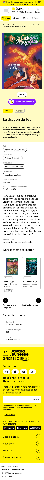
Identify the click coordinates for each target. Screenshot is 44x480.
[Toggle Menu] (6, 10)
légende (28, 242)
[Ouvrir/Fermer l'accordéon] (38, 436)
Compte (37, 12)
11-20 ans (35, 18)
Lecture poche (18, 25)
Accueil (5, 25)
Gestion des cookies (9, 466)
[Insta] (6, 371)
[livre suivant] (38, 300)
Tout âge (6, 18)
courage (21, 242)
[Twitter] (32, 371)
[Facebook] (15, 371)
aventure (6, 242)
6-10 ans (25, 18)
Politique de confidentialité (12, 469)
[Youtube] (23, 371)
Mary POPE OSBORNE (15, 149)
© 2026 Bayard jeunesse (11, 473)
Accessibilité (6, 476)
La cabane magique (13, 175)
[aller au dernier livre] (5, 300)
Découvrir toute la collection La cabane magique (20, 306)
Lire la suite (12, 137)
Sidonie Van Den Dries (14, 166)
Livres (11, 25)
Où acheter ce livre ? (24, 102)
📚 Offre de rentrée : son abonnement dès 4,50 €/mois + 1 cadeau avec (22, 3)
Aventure (27, 25)
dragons (14, 242)
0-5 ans (16, 18)
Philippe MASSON (13, 158)
